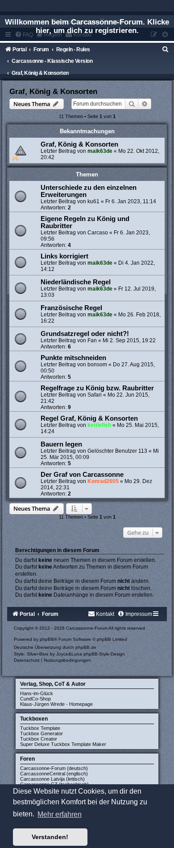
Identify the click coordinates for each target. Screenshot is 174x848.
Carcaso (97, 232)
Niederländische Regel (76, 282)
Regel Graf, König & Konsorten (89, 418)
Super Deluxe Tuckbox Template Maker (63, 744)
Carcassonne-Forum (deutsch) (54, 768)
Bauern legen (61, 444)
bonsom (97, 364)
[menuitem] (166, 49)
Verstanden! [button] (50, 836)
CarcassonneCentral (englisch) (54, 773)
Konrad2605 (103, 481)
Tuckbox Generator (41, 733)
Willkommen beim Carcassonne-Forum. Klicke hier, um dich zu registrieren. (87, 26)
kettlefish (99, 425)
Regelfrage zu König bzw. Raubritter (97, 388)
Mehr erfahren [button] (59, 814)
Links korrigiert (64, 256)
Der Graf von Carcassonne (82, 474)
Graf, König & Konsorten (53, 91)
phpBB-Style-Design (104, 653)
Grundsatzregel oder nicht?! (85, 333)
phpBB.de (85, 647)
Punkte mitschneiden (73, 357)
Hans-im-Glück (36, 693)
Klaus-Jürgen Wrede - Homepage (56, 704)
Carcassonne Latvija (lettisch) (52, 779)
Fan (92, 340)
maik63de (99, 151)
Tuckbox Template (40, 728)
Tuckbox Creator (38, 738)
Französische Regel (71, 307)
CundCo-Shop (35, 698)
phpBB (47, 639)
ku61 (93, 201)
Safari (94, 395)
